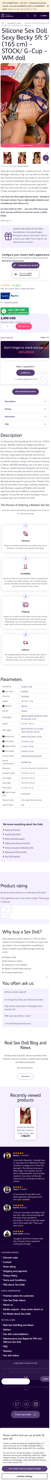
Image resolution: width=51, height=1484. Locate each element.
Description (10, 401)
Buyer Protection (12, 830)
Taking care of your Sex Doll (17, 843)
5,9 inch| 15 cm (27, 751)
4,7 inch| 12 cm (27, 741)
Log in (45, 1379)
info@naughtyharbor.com (27, 379)
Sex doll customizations (15, 1334)
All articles (25, 1076)
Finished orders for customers (18, 1296)
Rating (8, 409)
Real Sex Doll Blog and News (18, 1325)
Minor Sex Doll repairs (15, 838)
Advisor (7, 1330)
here (20, 1460)
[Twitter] (17, 1404)
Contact (7, 1262)
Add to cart (25, 326)
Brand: (7, 337)
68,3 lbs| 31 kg (30, 719)
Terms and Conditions (14, 1280)
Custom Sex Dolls (13, 834)
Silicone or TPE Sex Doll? (16, 852)
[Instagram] (36, 1404)
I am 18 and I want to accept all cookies (24, 1469)
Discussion (10, 416)
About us (8, 1305)
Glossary (7, 1351)
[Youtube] (26, 1404)
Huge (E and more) (28, 736)
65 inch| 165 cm (33, 731)
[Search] (27, 15)
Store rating (9, 1267)
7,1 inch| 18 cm (27, 746)
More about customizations (13, 260)
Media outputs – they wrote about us (23, 1309)
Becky (3, 215)
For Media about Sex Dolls (17, 1314)
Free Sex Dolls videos (14, 1300)
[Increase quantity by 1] (12, 326)
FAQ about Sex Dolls (14, 1285)
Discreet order (10, 1258)
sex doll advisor (34, 349)
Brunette (24, 691)
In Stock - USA (26, 686)
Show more (5, 220)
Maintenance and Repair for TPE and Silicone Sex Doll (22, 1340)
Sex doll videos (11, 1355)
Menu (44, 16)
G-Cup (39, 736)
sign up (6, 901)
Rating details (23, 166)
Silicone (24, 706)
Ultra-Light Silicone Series (31, 756)
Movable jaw (26, 762)
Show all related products (25, 391)
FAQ (7, 424)
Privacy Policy (10, 1276)
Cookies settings (24, 1476)
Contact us (25, 373)
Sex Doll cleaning (12, 856)
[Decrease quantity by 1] (2, 326)
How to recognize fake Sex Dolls (19, 847)
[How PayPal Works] (10, 296)
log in (47, 898)
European (25, 696)
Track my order (23, 1414)
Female (24, 711)
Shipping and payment (15, 1271)
